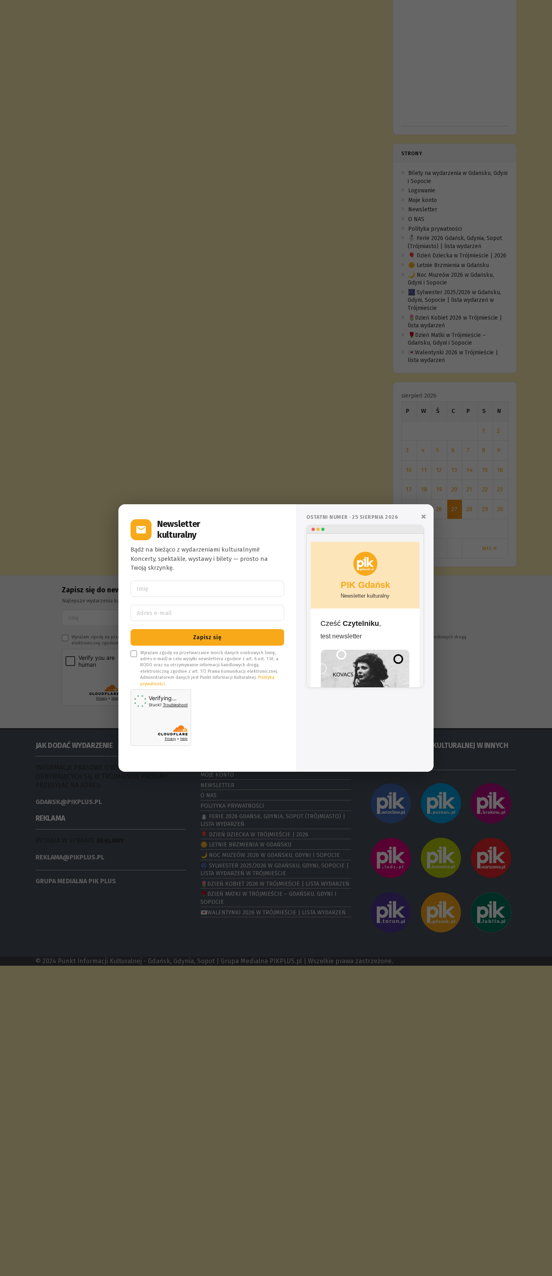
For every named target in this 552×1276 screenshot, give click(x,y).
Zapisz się (207, 637)
